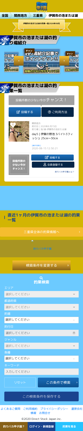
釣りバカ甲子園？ (14, 426)
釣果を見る (69, 426)
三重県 (38, 15)
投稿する (27, 112)
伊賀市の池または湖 (63, 15)
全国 (5, 15)
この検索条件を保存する (41, 396)
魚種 (7, 352)
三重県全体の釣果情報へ (41, 232)
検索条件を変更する (41, 265)
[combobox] (41, 320)
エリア (8, 288)
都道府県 (10, 301)
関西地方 (20, 15)
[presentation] (19, 61)
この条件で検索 (58, 382)
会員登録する (55, 164)
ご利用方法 (59, 112)
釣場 (7, 314)
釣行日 (8, 326)
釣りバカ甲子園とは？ (64, 171)
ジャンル (10, 339)
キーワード (11, 365)
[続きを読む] (36, 145)
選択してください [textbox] (17, 319)
